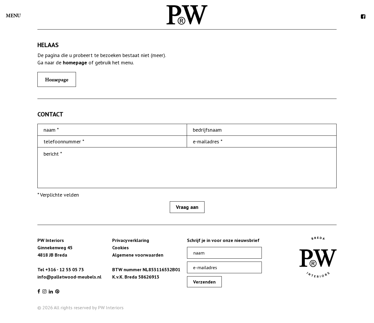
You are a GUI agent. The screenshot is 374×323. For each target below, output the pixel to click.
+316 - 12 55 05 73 (64, 269)
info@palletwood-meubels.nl (69, 277)
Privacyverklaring (130, 240)
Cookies (120, 247)
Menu (13, 15)
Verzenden (204, 282)
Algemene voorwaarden (137, 255)
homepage (75, 62)
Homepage (56, 79)
